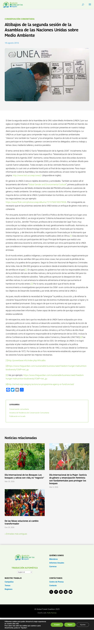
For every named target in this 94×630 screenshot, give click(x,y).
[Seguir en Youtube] (70, 592)
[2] (26, 269)
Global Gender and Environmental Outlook (47, 184)
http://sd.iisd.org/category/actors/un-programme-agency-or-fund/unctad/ (41, 384)
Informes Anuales (56, 563)
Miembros (53, 559)
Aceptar (57, 625)
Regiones (8, 589)
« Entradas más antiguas (16, 534)
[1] (71, 236)
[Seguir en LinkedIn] (66, 592)
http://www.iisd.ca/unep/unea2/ (27, 175)
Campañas (9, 582)
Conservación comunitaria (20, 19)
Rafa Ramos (52, 613)
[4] (81, 337)
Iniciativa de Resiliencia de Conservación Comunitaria (29, 413)
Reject (70, 625)
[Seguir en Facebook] (56, 592)
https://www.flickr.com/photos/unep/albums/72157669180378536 (36, 202)
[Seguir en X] (51, 592)
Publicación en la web (17, 416)
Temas (7, 585)
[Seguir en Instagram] (61, 592)
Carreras (53, 566)
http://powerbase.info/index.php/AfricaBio (27, 360)
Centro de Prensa (56, 582)
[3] (32, 284)
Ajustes (83, 625)
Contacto (53, 585)
